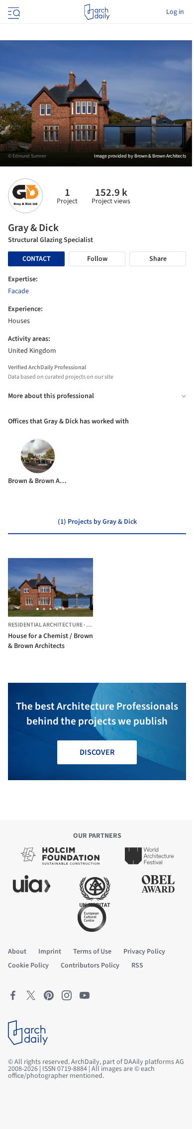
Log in (175, 11)
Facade (18, 291)
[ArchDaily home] (96, 12)
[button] (37, 609)
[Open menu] (13, 12)
